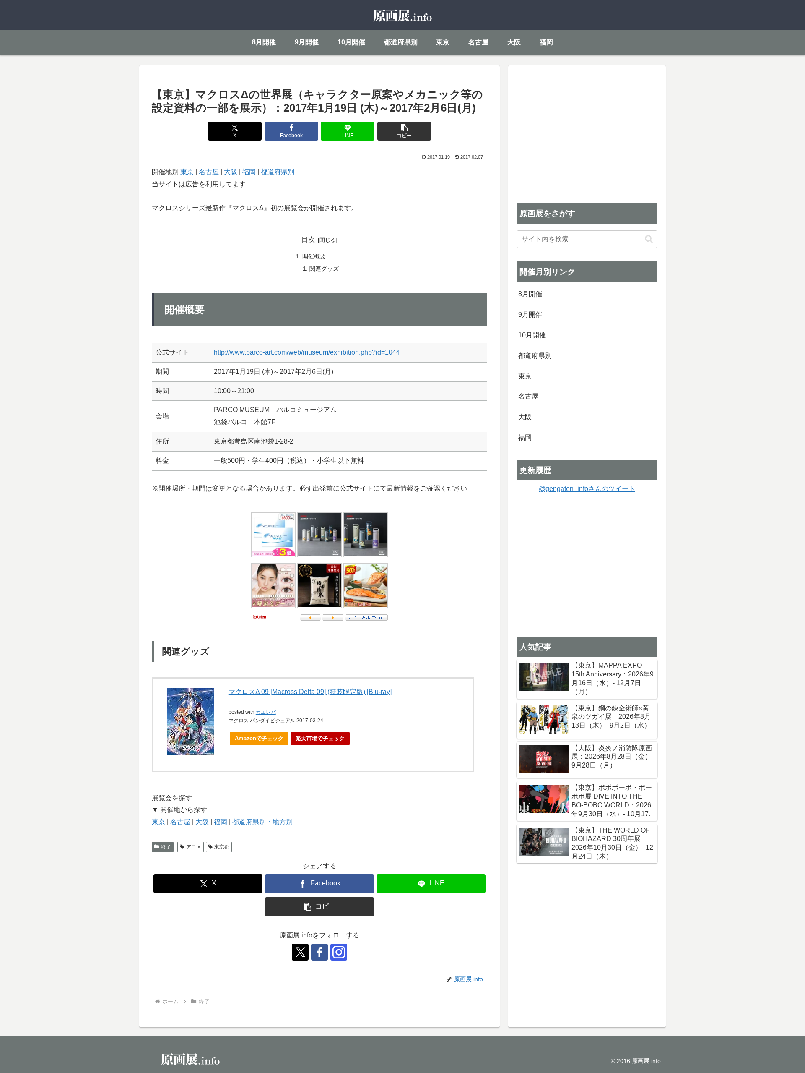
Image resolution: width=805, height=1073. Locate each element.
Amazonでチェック (259, 738)
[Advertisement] (587, 132)
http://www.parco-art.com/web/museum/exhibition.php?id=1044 (307, 352)
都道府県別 (277, 171)
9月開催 (530, 314)
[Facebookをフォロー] (319, 952)
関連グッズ (324, 268)
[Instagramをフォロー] (338, 952)
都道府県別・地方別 (262, 821)
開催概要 (314, 256)
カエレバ (266, 712)
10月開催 (532, 335)
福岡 (249, 171)
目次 (308, 239)
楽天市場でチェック (320, 738)
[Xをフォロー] (300, 952)
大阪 (230, 171)
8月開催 (530, 294)
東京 (187, 171)
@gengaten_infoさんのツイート (587, 488)
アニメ (193, 847)
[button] (404, 131)
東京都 (221, 847)
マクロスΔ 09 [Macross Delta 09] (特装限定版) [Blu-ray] (310, 691)
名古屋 (209, 171)
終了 (166, 847)
